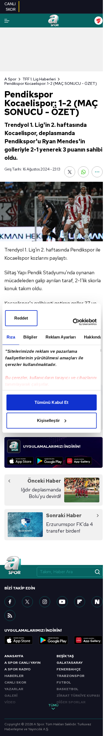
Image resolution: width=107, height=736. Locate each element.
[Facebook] (9, 601)
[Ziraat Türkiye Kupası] (98, 20)
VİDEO (9, 702)
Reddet (21, 318)
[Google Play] (49, 461)
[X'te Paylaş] (69, 171)
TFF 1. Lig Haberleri (39, 79)
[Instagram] (44, 601)
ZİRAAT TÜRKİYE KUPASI (78, 695)
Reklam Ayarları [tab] (60, 337)
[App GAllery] (78, 461)
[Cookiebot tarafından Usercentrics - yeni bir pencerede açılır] (73, 322)
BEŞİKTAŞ (65, 656)
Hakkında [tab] (93, 337)
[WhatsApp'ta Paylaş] (83, 171)
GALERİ (11, 695)
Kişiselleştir (48, 420)
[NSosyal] (97, 601)
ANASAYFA (13, 656)
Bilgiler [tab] (30, 337)
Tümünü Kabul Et (52, 402)
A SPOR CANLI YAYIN (22, 663)
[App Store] (20, 461)
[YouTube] (62, 601)
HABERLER (14, 676)
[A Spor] (53, 21)
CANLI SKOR (15, 682)
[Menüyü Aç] (6, 21)
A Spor (10, 79)
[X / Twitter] (27, 601)
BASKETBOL (67, 689)
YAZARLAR (13, 689)
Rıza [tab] (10, 337)
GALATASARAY (70, 663)
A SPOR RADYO (17, 669)
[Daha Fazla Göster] (97, 171)
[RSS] (9, 615)
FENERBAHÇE (69, 669)
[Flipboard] (79, 601)
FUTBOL (64, 682)
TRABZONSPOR (71, 676)
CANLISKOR (10, 6)
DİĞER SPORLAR (71, 702)
